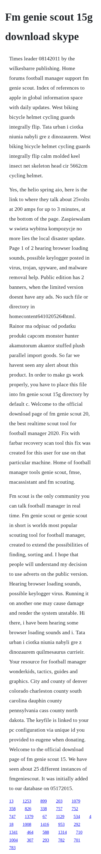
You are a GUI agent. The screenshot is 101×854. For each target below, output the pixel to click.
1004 (13, 840)
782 (61, 840)
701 (77, 840)
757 (59, 808)
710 (79, 832)
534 (77, 816)
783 (12, 847)
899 (43, 801)
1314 (62, 832)
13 (11, 801)
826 (28, 808)
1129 (60, 816)
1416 (44, 824)
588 (46, 832)
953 (61, 824)
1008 (27, 824)
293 (46, 840)
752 (75, 808)
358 (12, 808)
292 (77, 824)
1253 (27, 801)
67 (45, 816)
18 (11, 824)
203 (59, 801)
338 (43, 808)
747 (12, 816)
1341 (13, 832)
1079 (76, 801)
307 (30, 840)
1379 (29, 816)
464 (30, 832)
